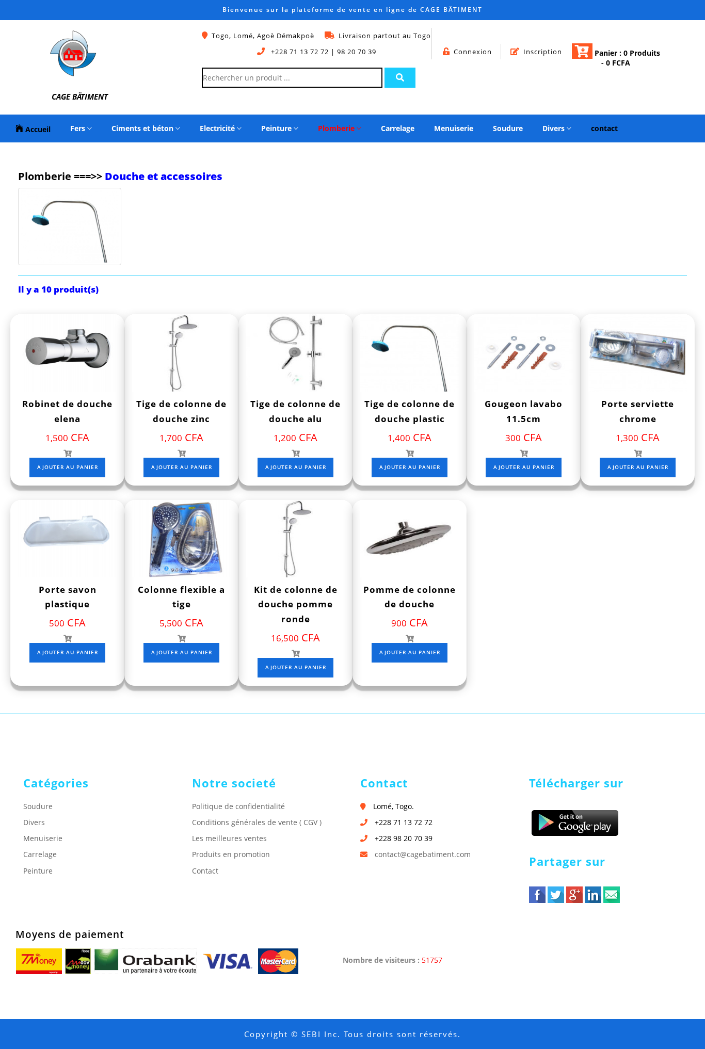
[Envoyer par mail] (611, 894)
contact (604, 128)
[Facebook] (537, 894)
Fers (78, 128)
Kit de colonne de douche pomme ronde (296, 604)
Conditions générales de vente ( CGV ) (257, 822)
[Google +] (574, 894)
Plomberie (337, 128)
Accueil (37, 129)
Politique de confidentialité (238, 806)
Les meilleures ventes (229, 838)
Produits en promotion (231, 854)
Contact (205, 871)
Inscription (542, 51)
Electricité (218, 128)
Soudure (508, 128)
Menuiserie (453, 128)
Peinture (277, 128)
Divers (554, 128)
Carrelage (397, 128)
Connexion (473, 51)
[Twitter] (556, 894)
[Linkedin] (593, 894)
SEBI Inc (319, 1034)
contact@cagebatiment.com (423, 854)
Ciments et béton (143, 128)
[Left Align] (399, 78)
